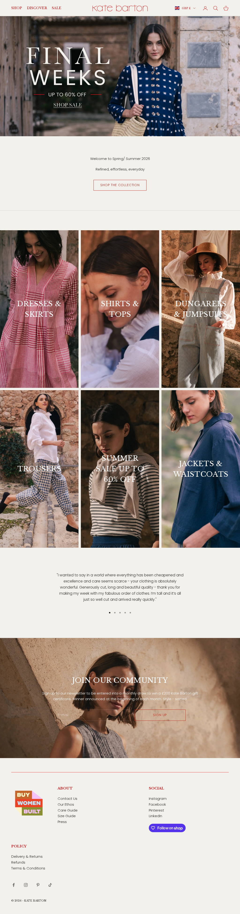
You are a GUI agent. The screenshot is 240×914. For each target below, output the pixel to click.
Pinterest (156, 810)
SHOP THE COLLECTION (120, 185)
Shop (16, 8)
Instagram (158, 798)
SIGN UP (160, 715)
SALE (56, 8)
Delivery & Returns (27, 856)
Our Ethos (66, 804)
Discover (37, 8)
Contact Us (67, 798)
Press (62, 821)
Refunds (18, 862)
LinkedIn (155, 815)
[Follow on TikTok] (50, 885)
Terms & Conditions (28, 868)
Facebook (157, 804)
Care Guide (68, 810)
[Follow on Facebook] (13, 885)
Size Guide (67, 815)
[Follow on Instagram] (25, 885)
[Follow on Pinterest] (38, 885)
